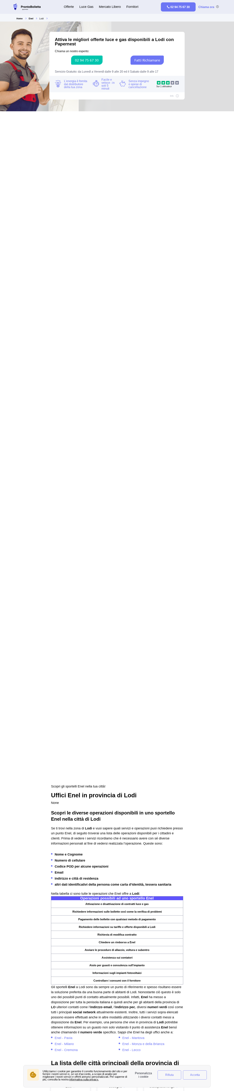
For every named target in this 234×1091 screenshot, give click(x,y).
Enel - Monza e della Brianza (143, 1044)
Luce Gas (86, 7)
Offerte (69, 7)
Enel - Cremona (66, 1050)
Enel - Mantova (133, 1038)
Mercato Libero (110, 7)
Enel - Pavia (63, 1038)
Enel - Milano (64, 1044)
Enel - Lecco (131, 1050)
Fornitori (132, 7)
